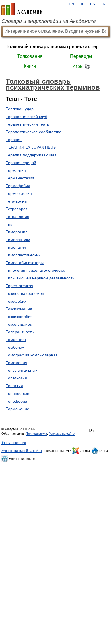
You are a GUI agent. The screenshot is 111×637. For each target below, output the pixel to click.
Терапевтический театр (27, 124)
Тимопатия (16, 247)
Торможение (17, 409)
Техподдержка (36, 433)
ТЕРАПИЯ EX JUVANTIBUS (31, 147)
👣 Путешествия (13, 442)
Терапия (14, 139)
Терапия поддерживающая (31, 155)
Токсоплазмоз (19, 324)
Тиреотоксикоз (19, 285)
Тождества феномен (25, 293)
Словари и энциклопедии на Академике (48, 21)
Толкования (29, 56)
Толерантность (20, 332)
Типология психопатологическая (36, 270)
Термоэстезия (19, 193)
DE (82, 4)
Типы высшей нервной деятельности (40, 278)
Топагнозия (16, 378)
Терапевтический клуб (26, 116)
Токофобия (16, 301)
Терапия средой (21, 162)
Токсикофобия (19, 316)
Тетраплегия (17, 216)
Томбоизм (15, 347)
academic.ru (21, 9)
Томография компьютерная (32, 355)
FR (102, 4)
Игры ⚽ (81, 66)
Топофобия (16, 401)
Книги (30, 66)
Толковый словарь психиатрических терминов (55, 46)
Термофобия (18, 185)
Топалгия (14, 385)
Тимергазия (17, 232)
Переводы (81, 56)
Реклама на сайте (62, 433)
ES (92, 4)
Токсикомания (19, 309)
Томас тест (16, 339)
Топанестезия (19, 393)
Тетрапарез (16, 209)
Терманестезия (20, 178)
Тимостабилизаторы (25, 262)
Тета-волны (16, 201)
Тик (9, 224)
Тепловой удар (20, 109)
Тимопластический (23, 255)
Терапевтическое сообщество (33, 132)
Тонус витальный (22, 370)
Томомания (16, 362)
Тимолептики (18, 239)
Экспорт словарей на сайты (21, 450)
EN (71, 4)
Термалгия (16, 170)
